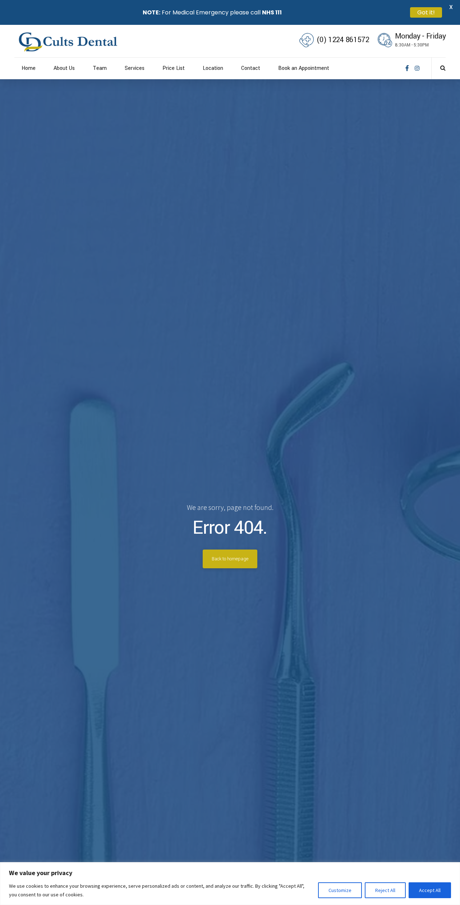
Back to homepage (230, 559)
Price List (173, 68)
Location (213, 68)
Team (100, 68)
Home (29, 68)
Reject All (385, 890)
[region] (230, 883)
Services (134, 68)
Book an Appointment (303, 68)
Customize (339, 890)
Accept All (430, 890)
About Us (64, 68)
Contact (250, 68)
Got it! (426, 12)
